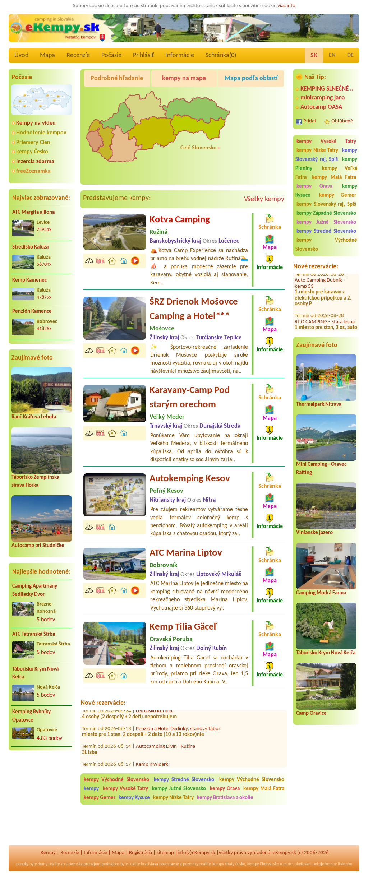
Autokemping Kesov (190, 479)
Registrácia (140, 853)
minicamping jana (322, 98)
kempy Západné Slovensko (326, 213)
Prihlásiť (143, 55)
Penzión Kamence (32, 311)
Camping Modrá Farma (321, 593)
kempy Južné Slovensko (326, 222)
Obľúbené (342, 121)
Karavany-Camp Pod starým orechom (190, 398)
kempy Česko (32, 152)
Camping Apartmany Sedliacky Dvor (34, 590)
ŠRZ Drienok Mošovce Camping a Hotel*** (194, 309)
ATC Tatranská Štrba (33, 634)
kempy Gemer (337, 195)
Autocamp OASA (321, 107)
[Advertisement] (42, 802)
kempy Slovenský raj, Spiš (326, 155)
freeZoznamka (33, 171)
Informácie (179, 55)
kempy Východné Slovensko (326, 245)
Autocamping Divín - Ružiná (165, 733)
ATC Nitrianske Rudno (326, 329)
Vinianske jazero (314, 533)
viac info (286, 6)
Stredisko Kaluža (30, 247)
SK (313, 55)
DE (350, 55)
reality (54, 864)
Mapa (47, 55)
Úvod (21, 55)
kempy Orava (314, 186)
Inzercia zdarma (35, 161)
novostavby (169, 864)
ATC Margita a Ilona (33, 212)
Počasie (111, 55)
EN (332, 55)
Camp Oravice (311, 713)
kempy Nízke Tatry (317, 150)
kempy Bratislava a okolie (225, 798)
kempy (92, 789)
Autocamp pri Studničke (38, 545)
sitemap (165, 853)
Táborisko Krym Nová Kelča (35, 673)
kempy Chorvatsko (263, 864)
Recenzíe (78, 55)
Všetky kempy (264, 199)
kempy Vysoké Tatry (326, 141)
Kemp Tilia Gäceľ (183, 627)
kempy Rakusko (338, 864)
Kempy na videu (36, 123)
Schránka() (221, 55)
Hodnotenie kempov (41, 133)
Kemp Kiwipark (152, 751)
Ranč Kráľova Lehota (34, 417)
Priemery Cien (33, 142)
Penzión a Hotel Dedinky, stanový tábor (178, 715)
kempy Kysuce (134, 798)
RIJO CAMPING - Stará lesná (325, 308)
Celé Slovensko (198, 148)
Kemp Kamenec (29, 280)
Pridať (309, 121)
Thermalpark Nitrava (318, 404)
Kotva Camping (180, 220)
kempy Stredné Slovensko (326, 231)
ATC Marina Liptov (186, 553)
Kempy (48, 853)
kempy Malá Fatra (334, 177)
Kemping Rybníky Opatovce (31, 716)
